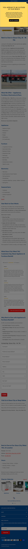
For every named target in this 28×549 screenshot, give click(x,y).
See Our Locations (14, 20)
